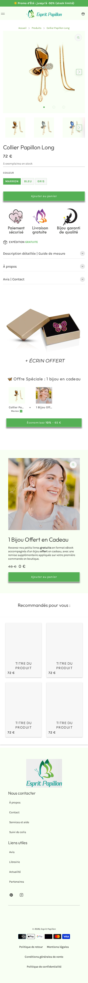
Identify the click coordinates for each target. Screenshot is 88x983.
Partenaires (16, 881)
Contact (14, 812)
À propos (14, 802)
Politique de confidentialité (44, 966)
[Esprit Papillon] (44, 14)
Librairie (14, 862)
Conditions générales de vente (44, 957)
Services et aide (19, 822)
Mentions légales (58, 947)
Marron (12, 181)
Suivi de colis (17, 832)
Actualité (15, 872)
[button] (44, 107)
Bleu (28, 181)
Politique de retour (31, 947)
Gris (41, 181)
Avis (12, 852)
